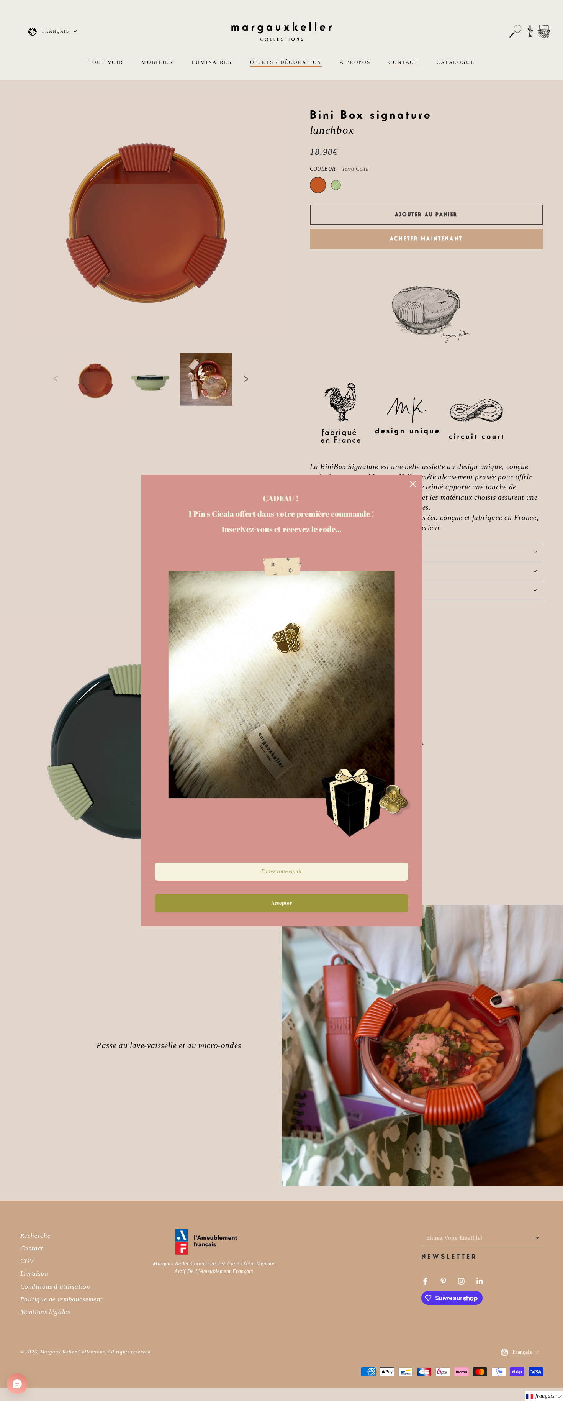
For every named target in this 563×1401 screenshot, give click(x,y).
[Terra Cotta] (318, 185)
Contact (31, 1248)
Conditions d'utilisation (55, 1286)
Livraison (34, 1273)
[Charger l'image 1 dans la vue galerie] (96, 379)
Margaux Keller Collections (72, 1352)
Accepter (281, 903)
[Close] (413, 484)
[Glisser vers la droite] (246, 379)
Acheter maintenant (426, 239)
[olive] (336, 185)
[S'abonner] (538, 1238)
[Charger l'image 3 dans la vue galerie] (206, 379)
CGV (27, 1261)
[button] (515, 31)
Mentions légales (45, 1312)
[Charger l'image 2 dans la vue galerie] (151, 379)
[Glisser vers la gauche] (55, 379)
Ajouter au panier (426, 215)
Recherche (35, 1235)
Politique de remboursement (61, 1299)
